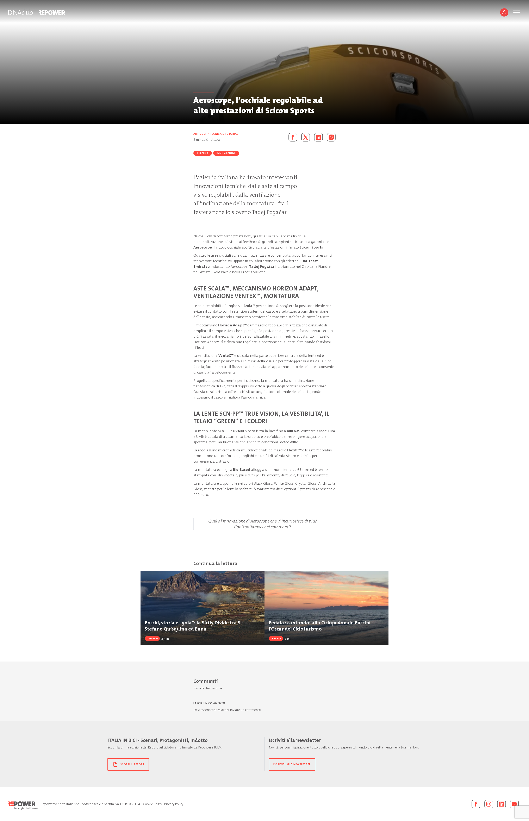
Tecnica (203, 153)
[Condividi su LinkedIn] (318, 137)
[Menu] (516, 12)
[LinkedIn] (501, 804)
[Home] (20, 12)
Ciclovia (276, 638)
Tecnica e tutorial (224, 134)
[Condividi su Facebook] (290, 137)
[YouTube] (514, 804)
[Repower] (52, 12)
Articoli (199, 134)
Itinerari (152, 638)
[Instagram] (331, 137)
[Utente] (504, 12)
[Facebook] (476, 804)
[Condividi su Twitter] (305, 137)
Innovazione (226, 153)
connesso (217, 710)
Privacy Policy (173, 804)
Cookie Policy (152, 804)
